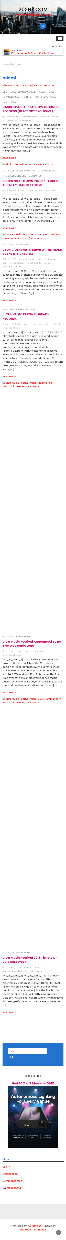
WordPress (34, 1225)
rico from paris (10, 120)
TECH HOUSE (9, 102)
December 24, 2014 (15, 190)
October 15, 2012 (13, 651)
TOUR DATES (34, 176)
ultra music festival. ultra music (18, 971)
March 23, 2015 (12, 116)
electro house (17, 263)
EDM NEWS (8, 244)
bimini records (30, 116)
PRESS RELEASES (27, 309)
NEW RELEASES (11, 97)
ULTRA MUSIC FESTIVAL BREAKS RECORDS (26, 316)
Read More (9, 158)
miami (55, 116)
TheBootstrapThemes (33, 1229)
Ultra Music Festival (12, 327)
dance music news (46, 259)
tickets (37, 967)
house (6, 194)
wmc (39, 971)
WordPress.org (12, 1187)
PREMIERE (25, 97)
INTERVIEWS (22, 244)
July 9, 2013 (10, 259)
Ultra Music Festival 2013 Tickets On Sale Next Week (30, 960)
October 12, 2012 (13, 967)
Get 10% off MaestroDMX (33, 1083)
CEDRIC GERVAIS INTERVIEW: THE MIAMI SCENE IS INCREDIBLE (32, 251)
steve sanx (25, 120)
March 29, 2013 (12, 324)
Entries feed (10, 1173)
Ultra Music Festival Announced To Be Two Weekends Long (32, 643)
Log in (6, 1166)
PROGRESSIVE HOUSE (44, 97)
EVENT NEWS (10, 309)
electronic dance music (40, 263)
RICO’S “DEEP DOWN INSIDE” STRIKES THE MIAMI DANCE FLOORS (30, 183)
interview (7, 266)
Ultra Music (39, 651)
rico (23, 194)
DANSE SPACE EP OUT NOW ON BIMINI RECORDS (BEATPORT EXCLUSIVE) (31, 109)
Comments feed (12, 1180)
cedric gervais (26, 259)
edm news (50, 190)
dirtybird (44, 116)
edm (5, 263)
